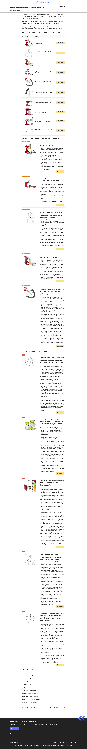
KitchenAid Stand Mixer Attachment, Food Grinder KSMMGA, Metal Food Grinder (50, 179)
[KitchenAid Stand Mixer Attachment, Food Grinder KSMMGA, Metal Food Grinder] (29, 72)
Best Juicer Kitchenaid (27, 676)
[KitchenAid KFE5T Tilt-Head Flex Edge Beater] (29, 92)
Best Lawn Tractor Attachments (30, 693)
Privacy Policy (65, 742)
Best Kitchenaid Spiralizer (28, 673)
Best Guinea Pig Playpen (56, 707)
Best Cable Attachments (28, 679)
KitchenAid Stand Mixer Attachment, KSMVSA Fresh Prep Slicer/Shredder (51, 145)
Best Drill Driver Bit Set (30, 707)
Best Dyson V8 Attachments (29, 690)
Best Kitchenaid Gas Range (29, 684)
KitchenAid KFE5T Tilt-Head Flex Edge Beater (43, 92)
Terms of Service (73, 742)
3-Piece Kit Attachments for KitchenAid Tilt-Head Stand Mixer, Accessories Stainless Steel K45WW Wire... (44, 52)
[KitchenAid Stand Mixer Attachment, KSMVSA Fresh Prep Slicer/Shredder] (29, 42)
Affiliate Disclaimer (57, 742)
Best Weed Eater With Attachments (31, 699)
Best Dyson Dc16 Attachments (30, 696)
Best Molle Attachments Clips (29, 687)
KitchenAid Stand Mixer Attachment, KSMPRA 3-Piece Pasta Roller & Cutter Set (51, 256)
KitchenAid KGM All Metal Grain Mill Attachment (44, 102)
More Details (60, 42)
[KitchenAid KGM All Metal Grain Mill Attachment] (29, 102)
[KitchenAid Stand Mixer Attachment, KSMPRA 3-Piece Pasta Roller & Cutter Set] (29, 63)
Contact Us (14, 728)
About (11, 732)
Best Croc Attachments (28, 682)
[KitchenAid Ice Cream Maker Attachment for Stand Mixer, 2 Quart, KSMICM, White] (29, 111)
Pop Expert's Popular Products (30, 702)
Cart (11, 733)
